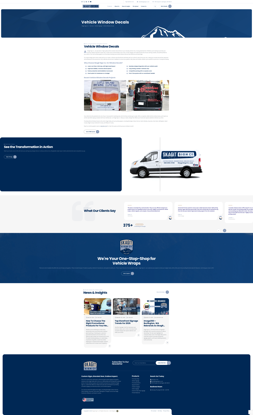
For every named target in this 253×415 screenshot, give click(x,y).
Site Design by (113, 411)
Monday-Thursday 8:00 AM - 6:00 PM (160, 390)
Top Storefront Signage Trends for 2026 (126, 322)
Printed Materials (136, 392)
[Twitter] (84, 1)
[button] (85, 95)
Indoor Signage (135, 388)
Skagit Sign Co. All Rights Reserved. (100, 411)
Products (109, 6)
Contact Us (143, 6)
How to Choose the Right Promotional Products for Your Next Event (97, 323)
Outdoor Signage (136, 386)
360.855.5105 (130, 1)
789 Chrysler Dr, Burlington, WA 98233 (163, 1)
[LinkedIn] (86, 1)
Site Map (160, 411)
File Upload (135, 6)
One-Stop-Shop (135, 378)
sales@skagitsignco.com (143, 1)
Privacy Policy (166, 411)
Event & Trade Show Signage (138, 390)
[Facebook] (82, 1)
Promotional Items (136, 382)
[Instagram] (88, 1)
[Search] (155, 6)
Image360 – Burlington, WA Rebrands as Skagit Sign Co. (153, 323)
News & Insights (126, 6)
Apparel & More (135, 384)
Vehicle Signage (135, 380)
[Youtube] (90, 1)
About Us (117, 6)
